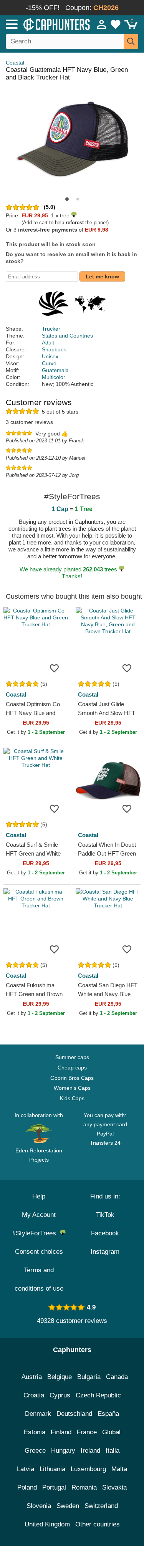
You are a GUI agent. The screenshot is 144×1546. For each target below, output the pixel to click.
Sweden (67, 1506)
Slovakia (114, 1487)
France (87, 1432)
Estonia (34, 1432)
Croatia (33, 1395)
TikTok (105, 1214)
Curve (49, 363)
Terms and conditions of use (39, 1279)
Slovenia (38, 1506)
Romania (84, 1487)
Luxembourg (88, 1469)
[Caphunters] (42, 23)
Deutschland (74, 1413)
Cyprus (60, 1395)
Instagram (105, 1251)
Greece (35, 1450)
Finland (61, 1432)
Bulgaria (89, 1376)
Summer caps (72, 1057)
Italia (112, 1450)
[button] (67, 199)
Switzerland (101, 1506)
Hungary (63, 1450)
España (108, 1413)
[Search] (131, 41)
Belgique (59, 1376)
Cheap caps (72, 1067)
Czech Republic (98, 1395)
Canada (117, 1376)
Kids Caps (72, 1098)
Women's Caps (72, 1088)
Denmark (38, 1413)
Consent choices (39, 1251)
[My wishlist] (115, 24)
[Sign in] (102, 24)
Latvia (25, 1469)
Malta (119, 1469)
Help (38, 1196)
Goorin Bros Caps (72, 1078)
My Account (39, 1214)
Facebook (105, 1233)
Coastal (15, 63)
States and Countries (67, 336)
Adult (48, 342)
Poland (27, 1487)
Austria (32, 1376)
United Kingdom (47, 1524)
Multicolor (53, 377)
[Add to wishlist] (54, 667)
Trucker (51, 329)
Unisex (50, 356)
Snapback (54, 349)
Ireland (90, 1450)
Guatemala (55, 370)
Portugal (54, 1487)
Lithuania (52, 1469)
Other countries (97, 1524)
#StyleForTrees (36, 1233)
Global (111, 1432)
